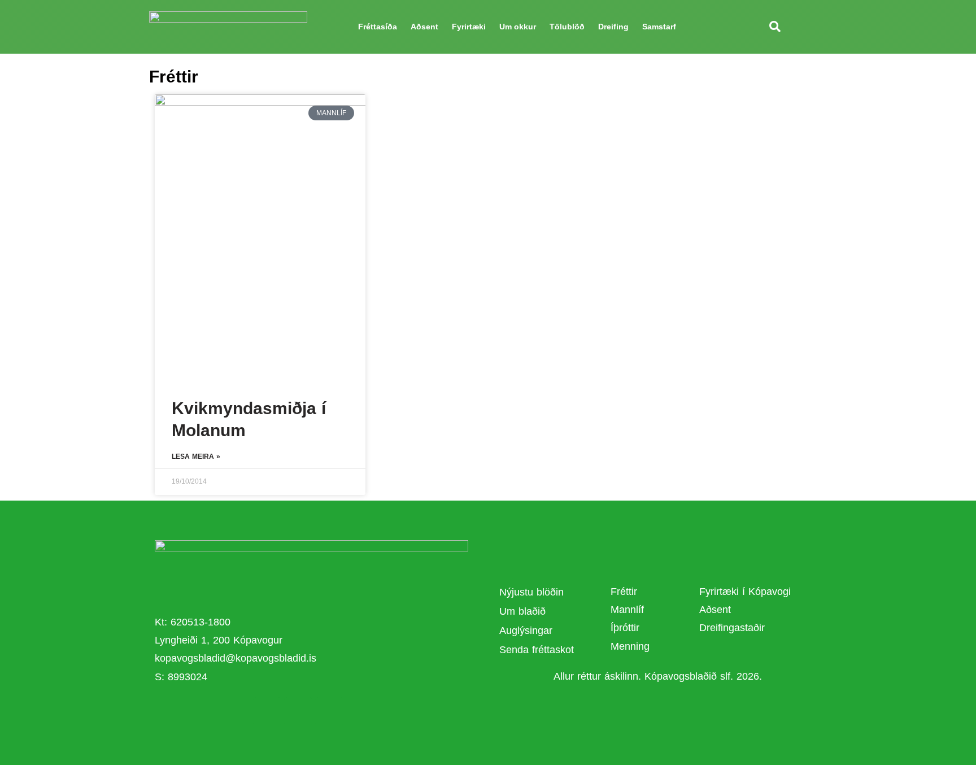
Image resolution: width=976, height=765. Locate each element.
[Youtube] (298, 711)
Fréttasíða (377, 26)
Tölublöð (567, 26)
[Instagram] (329, 711)
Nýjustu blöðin (531, 592)
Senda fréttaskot (536, 649)
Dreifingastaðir (732, 627)
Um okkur (517, 26)
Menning (630, 646)
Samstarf (659, 26)
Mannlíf (627, 609)
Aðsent (424, 26)
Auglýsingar (525, 630)
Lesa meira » (196, 456)
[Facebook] (267, 711)
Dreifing (613, 26)
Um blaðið (524, 611)
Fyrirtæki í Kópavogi (745, 591)
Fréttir (624, 591)
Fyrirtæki (469, 26)
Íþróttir (625, 627)
